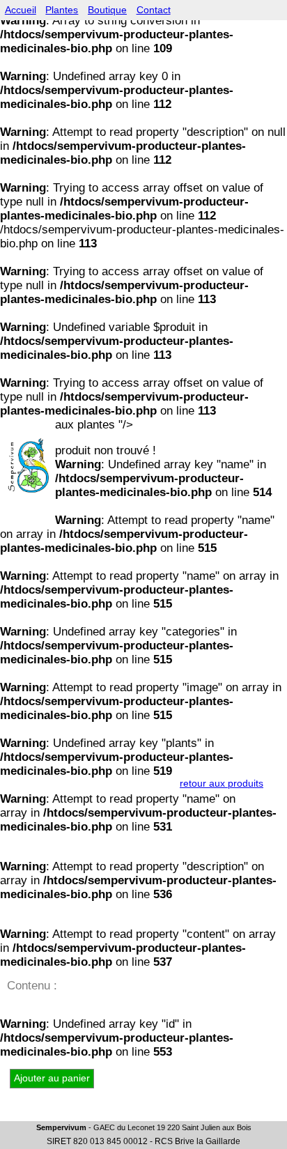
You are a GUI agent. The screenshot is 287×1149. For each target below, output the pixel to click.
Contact (154, 10)
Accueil (20, 10)
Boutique (107, 10)
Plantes (61, 10)
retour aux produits (221, 783)
